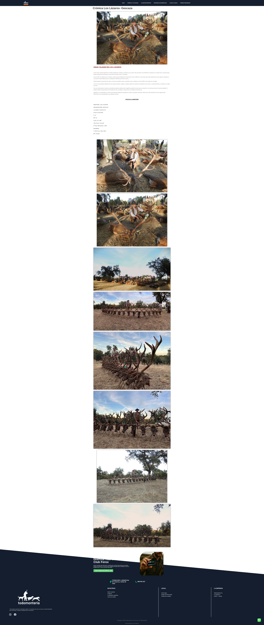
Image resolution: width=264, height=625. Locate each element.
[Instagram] (10, 614)
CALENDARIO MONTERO (146, 2)
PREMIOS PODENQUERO (185, 2)
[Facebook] (15, 614)
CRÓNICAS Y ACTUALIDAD (132, 2)
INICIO (123, 2)
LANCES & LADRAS (174, 2)
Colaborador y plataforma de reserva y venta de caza (120, 581)
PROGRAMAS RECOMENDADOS (160, 2)
